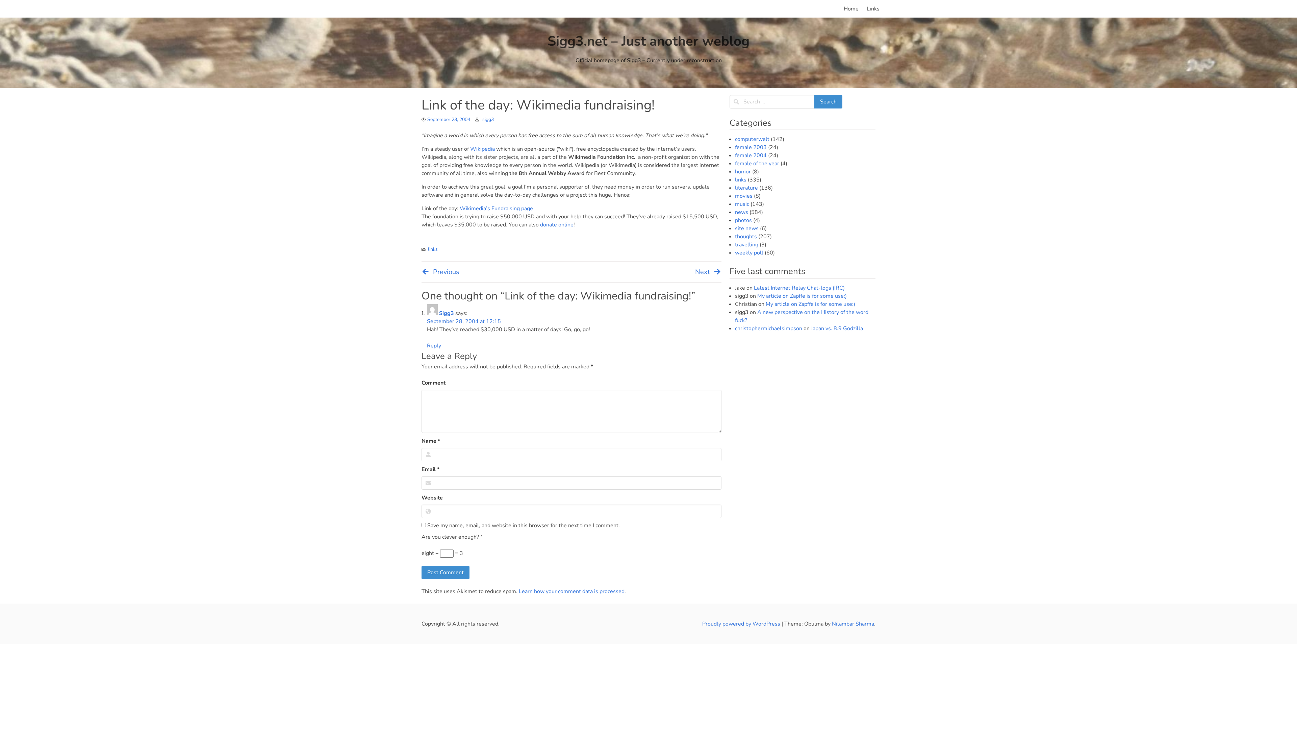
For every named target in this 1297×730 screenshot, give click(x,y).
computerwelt (752, 139)
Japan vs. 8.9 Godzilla (837, 328)
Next (702, 271)
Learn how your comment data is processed (572, 591)
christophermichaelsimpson (768, 328)
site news (747, 228)
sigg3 (488, 119)
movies (744, 196)
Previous (446, 271)
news (741, 212)
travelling (746, 244)
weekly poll (749, 253)
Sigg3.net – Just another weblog (648, 41)
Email (430, 469)
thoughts (746, 236)
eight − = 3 (442, 553)
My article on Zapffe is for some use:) (802, 296)
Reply (434, 345)
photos (743, 220)
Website (432, 498)
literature (746, 188)
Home (851, 9)
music (742, 204)
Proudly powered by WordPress (742, 624)
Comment (434, 383)
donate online (557, 224)
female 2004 (751, 155)
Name (431, 441)
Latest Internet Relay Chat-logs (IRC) (799, 288)
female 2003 (751, 147)
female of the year (757, 163)
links (433, 249)
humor (743, 171)
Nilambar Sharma (853, 624)
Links (873, 9)
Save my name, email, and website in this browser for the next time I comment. (523, 525)
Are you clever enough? (452, 537)
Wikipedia (482, 149)
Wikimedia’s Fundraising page (496, 208)
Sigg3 (446, 313)
